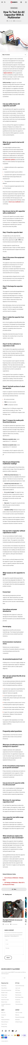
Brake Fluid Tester (5, 999)
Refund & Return (4, 1021)
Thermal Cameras (19, 1004)
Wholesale (17, 1019)
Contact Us (3, 1014)
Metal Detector (18, 995)
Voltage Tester (4, 995)
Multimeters (3, 985)
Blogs (2, 1017)
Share (15, 889)
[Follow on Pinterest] (9, 1031)
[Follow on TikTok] (16, 1031)
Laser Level (17, 988)
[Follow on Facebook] (2, 1031)
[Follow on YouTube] (13, 1031)
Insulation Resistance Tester (5, 1005)
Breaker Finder (4, 992)
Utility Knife (17, 1001)
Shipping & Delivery (5, 1019)
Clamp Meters (4, 988)
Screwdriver (17, 999)
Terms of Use (4, 1024)
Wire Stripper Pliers (19, 997)
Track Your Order (18, 1012)
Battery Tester (4, 1001)
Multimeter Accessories (6, 990)
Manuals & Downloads (19, 1017)
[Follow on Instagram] (6, 1031)
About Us (3, 1012)
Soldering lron (18, 992)
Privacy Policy (6, 935)
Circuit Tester (4, 997)
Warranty (17, 1014)
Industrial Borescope (19, 985)
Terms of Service (14, 935)
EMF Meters (17, 990)
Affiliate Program (18, 1021)
